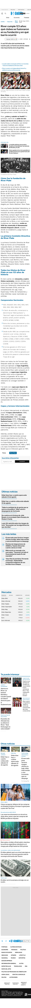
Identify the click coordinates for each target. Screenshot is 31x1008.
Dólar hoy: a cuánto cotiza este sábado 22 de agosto (15, 502)
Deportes (9, 21)
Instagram (9, 941)
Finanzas (26, 17)
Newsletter (25, 941)
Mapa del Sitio (6, 969)
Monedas (4, 595)
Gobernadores (21, 9)
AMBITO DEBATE (24, 984)
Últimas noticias (16, 947)
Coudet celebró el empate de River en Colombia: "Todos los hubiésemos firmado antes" (15, 64)
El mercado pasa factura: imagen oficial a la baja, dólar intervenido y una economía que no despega (17, 539)
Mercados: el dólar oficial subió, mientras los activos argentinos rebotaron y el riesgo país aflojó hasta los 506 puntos (15, 844)
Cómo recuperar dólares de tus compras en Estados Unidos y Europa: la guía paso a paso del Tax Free (15, 806)
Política (23, 949)
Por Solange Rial (25, 781)
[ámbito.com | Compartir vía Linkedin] (25, 39)
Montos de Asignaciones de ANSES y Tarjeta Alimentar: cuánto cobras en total (15, 546)
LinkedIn (13, 941)
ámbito (3, 21)
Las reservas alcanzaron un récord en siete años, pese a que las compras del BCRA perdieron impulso (14, 816)
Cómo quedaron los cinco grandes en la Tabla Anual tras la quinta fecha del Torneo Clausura (19, 151)
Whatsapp (22, 941)
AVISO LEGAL (5, 974)
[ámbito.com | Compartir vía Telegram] (27, 39)
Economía (16, 17)
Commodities (19, 595)
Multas (4, 977)
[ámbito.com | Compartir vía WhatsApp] (19, 39)
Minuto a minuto (6, 840)
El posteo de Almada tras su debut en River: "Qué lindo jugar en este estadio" (5, 724)
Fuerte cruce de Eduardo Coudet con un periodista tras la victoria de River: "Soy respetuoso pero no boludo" (26, 688)
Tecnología (18, 966)
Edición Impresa (7, 961)
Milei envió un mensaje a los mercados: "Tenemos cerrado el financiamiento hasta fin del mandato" (17, 553)
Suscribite (22, 461)
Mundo (13, 958)
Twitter (2, 941)
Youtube (18, 941)
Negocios (5, 955)
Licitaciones (13, 977)
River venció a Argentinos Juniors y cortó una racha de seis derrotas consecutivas (26, 706)
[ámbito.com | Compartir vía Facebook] (21, 39)
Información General (9, 963)
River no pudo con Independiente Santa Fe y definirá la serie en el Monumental (14, 69)
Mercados (13, 9)
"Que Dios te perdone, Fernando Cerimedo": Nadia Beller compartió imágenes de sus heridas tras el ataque (17, 561)
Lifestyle (22, 955)
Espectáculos (6, 966)
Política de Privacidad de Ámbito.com (14, 972)
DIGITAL (7, 983)
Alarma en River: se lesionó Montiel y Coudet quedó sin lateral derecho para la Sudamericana (6, 697)
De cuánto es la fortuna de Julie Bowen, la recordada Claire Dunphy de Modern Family (15, 517)
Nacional (5, 958)
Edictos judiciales (18, 974)
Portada (4, 947)
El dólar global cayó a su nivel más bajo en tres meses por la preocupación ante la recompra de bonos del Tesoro (15, 854)
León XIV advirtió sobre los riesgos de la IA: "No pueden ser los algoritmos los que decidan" (15, 525)
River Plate (16, 21)
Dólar (7, 17)
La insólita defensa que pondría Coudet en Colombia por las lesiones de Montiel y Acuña (19, 146)
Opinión (13, 955)
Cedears (27, 595)
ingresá (27, 13)
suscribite (23, 13)
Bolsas (11, 595)
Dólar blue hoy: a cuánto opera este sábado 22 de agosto (14, 496)
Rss (26, 966)
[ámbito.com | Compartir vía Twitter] (23, 39)
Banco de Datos (7, 952)
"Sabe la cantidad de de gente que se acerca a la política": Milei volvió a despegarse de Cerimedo (15, 509)
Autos (21, 963)
